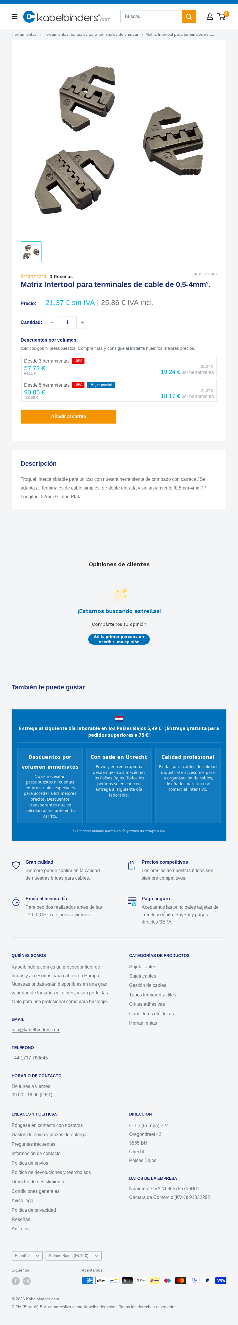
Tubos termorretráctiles (152, 994)
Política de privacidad (34, 1210)
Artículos (21, 1228)
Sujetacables (142, 966)
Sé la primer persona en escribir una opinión (119, 639)
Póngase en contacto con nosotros (47, 1125)
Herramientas (25, 34)
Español (22, 1256)
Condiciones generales (35, 1191)
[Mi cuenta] (210, 16)
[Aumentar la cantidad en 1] (83, 322)
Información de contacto (36, 1153)
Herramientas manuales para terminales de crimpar (92, 34)
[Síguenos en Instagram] (27, 1281)
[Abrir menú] (14, 16)
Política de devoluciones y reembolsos (51, 1172)
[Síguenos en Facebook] (16, 1281)
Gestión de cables (147, 985)
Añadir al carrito (68, 416)
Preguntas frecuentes (33, 1144)
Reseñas (21, 1219)
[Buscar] (189, 16)
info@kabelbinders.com (36, 1029)
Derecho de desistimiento (38, 1181)
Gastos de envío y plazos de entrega (49, 1134)
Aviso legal (23, 1200)
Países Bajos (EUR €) (69, 1256)
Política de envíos (30, 1163)
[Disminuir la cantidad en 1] (52, 322)
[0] (221, 16)
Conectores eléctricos (151, 1013)
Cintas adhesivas (147, 1004)
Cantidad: (31, 322)
